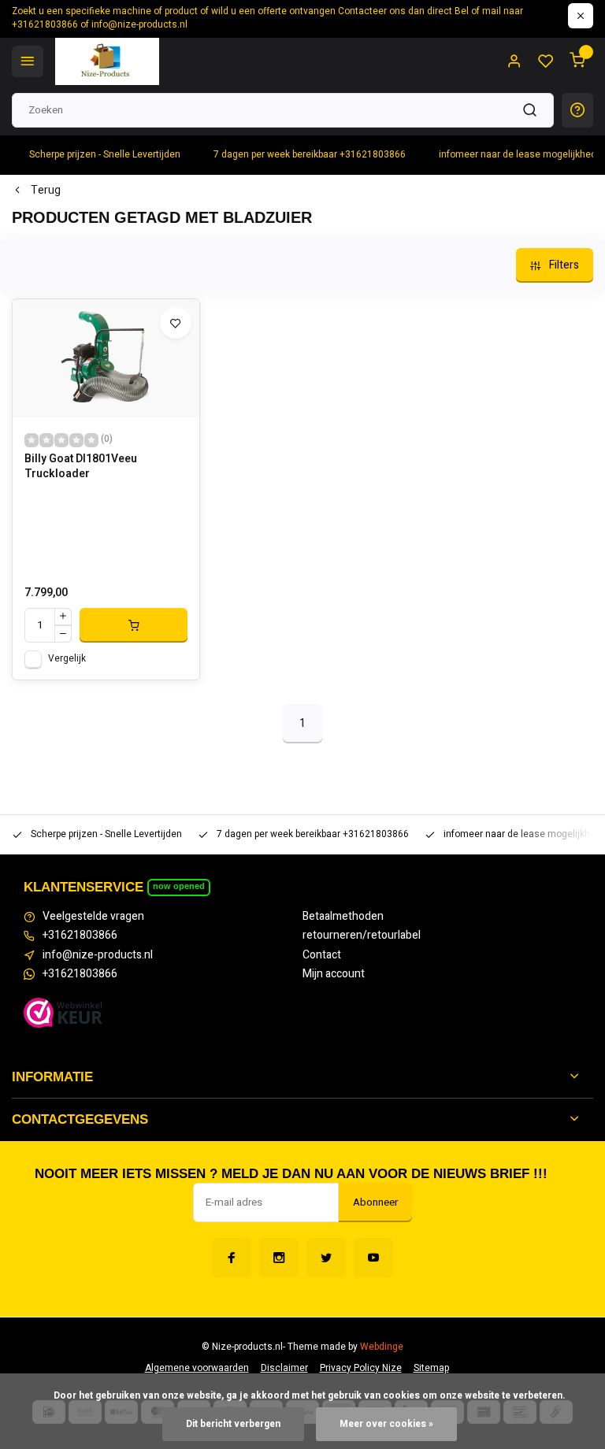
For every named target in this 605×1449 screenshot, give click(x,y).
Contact (321, 955)
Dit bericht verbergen (233, 1424)
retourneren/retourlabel (361, 935)
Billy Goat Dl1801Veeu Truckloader (80, 467)
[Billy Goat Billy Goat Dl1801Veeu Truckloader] (106, 358)
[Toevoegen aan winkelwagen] (133, 625)
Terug (46, 190)
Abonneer (375, 1202)
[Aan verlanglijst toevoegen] (175, 323)
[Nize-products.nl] (107, 61)
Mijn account (333, 974)
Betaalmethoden (343, 917)
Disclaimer (284, 1368)
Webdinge (381, 1347)
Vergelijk (67, 658)
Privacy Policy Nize (361, 1368)
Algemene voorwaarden (197, 1368)
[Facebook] (231, 1257)
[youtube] (373, 1257)
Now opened (179, 886)
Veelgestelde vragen (93, 917)
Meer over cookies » (386, 1424)
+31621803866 (80, 935)
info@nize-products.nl (98, 955)
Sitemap (431, 1368)
